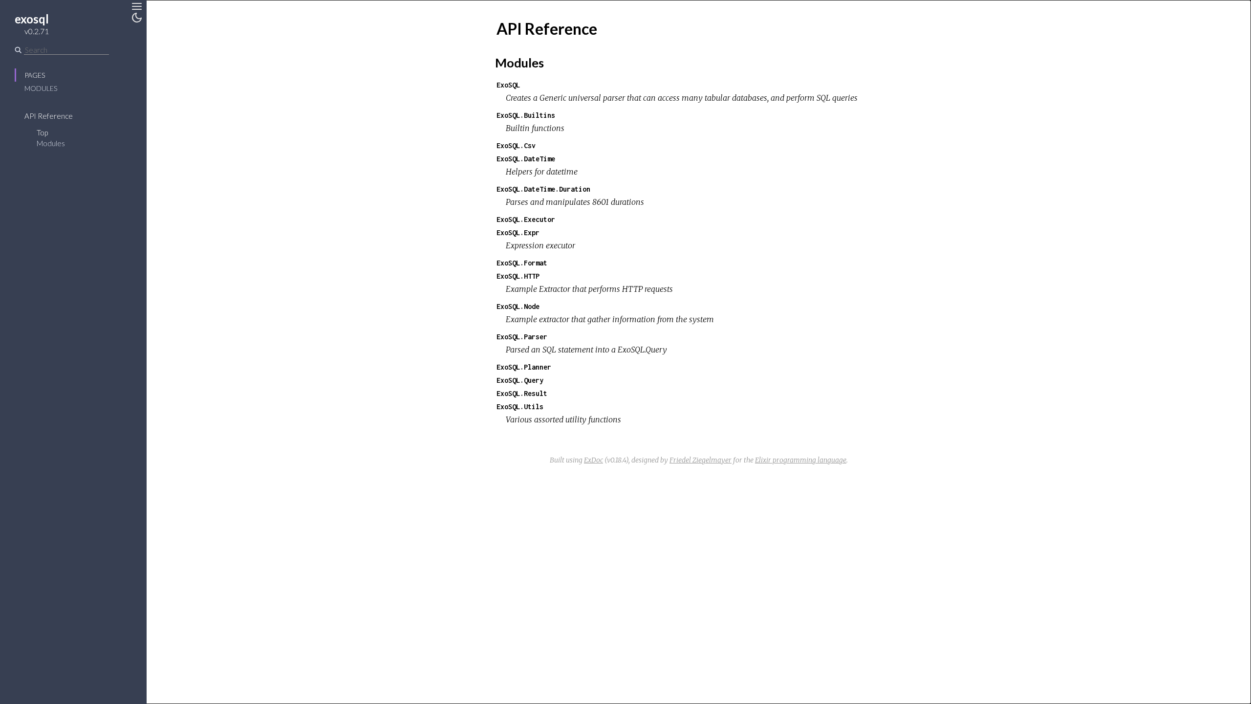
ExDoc (593, 460)
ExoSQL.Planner (523, 367)
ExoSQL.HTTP (517, 276)
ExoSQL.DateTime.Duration (543, 189)
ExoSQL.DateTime (525, 158)
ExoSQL (508, 85)
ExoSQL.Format (521, 263)
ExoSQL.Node (517, 306)
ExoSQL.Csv (516, 145)
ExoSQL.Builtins (525, 115)
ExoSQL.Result (521, 393)
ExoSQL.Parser (521, 336)
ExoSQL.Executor (525, 219)
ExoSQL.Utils (519, 406)
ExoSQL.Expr (517, 232)
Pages (34, 75)
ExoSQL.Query (519, 380)
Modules (40, 88)
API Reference (48, 115)
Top (42, 132)
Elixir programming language (800, 460)
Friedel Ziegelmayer (700, 460)
